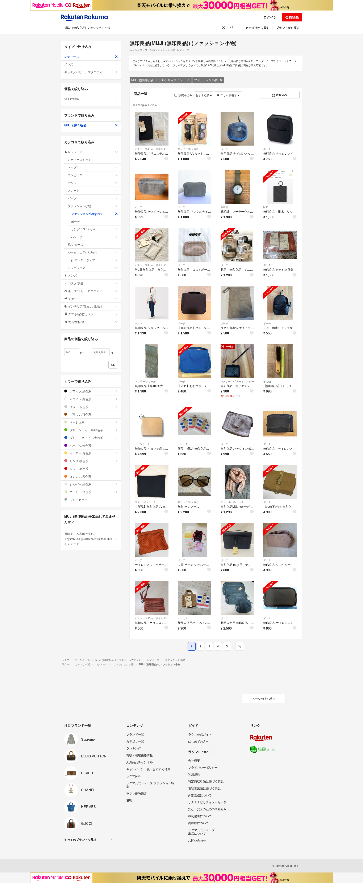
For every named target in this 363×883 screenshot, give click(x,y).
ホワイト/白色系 (80, 399)
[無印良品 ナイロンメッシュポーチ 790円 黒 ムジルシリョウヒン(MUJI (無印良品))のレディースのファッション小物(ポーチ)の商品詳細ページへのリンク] (280, 424)
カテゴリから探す (257, 27)
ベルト (138, 323)
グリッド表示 (229, 95)
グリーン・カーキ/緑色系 (86, 430)
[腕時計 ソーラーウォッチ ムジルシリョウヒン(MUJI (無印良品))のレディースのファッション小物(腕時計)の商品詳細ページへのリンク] (237, 187)
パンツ (72, 183)
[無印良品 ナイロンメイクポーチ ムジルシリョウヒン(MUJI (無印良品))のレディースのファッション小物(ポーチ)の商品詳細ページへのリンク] (280, 129)
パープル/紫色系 (80, 445)
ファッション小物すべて (87, 214)
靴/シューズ (75, 244)
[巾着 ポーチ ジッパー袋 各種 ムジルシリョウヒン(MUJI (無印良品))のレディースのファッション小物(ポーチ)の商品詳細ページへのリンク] (194, 540)
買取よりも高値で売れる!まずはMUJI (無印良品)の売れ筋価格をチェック (88, 539)
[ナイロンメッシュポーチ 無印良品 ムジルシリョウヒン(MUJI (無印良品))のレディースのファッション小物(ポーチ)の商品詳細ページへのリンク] (151, 540)
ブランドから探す (288, 27)
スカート (73, 190)
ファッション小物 (206, 80)
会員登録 (292, 17)
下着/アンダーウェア (81, 260)
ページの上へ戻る (264, 698)
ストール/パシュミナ (146, 502)
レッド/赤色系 (78, 469)
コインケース (142, 444)
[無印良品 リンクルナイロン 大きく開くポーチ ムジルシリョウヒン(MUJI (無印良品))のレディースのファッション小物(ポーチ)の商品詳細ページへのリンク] (194, 187)
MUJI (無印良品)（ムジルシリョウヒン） (158, 80)
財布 (265, 207)
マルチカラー (78, 499)
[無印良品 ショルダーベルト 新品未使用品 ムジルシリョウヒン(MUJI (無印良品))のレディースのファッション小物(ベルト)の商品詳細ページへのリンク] (151, 303)
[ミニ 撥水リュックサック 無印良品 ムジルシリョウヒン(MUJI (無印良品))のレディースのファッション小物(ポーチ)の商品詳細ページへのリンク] (280, 303)
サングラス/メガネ (188, 149)
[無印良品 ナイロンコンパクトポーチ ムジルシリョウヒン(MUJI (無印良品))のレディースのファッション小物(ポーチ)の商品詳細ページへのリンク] (280, 598)
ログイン (270, 17)
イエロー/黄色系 (80, 453)
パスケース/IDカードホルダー (151, 149)
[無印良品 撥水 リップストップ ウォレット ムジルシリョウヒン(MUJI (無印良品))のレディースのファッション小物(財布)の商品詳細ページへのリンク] (280, 187)
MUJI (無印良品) (75, 125)
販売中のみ (185, 95)
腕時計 (224, 207)
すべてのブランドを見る (80, 839)
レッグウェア (76, 267)
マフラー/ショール (145, 381)
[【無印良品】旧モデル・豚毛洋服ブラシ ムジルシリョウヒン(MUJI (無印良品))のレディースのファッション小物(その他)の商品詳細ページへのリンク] (280, 361)
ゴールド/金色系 (80, 492)
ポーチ (224, 149)
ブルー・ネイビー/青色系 (86, 438)
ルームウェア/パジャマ (83, 252)
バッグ (72, 198)
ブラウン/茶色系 (80, 414)
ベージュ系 (76, 422)
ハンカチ (183, 444)
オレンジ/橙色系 (80, 476)
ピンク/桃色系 (78, 461)
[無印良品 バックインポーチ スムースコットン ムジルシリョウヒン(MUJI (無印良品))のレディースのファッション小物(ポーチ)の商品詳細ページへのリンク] (237, 424)
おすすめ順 (203, 95)
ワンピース (75, 175)
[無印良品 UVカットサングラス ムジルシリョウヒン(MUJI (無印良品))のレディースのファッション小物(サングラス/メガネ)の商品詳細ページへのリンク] (194, 129)
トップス (73, 167)
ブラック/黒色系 (80, 391)
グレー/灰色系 (78, 407)
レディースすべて (79, 159)
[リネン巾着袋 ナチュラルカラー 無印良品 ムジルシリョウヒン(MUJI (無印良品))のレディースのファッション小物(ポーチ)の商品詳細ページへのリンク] (237, 303)
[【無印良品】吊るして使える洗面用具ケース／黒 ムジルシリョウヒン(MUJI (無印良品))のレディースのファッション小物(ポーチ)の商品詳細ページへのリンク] (194, 303)
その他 (267, 381)
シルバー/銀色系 (80, 484)
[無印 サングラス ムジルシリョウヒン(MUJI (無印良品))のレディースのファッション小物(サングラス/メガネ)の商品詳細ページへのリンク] (194, 482)
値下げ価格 (71, 99)
